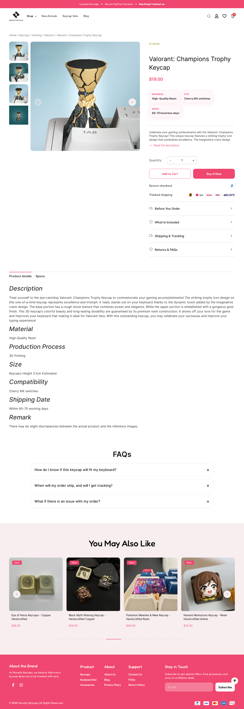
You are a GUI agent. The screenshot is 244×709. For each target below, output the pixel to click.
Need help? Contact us (152, 4)
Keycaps (24, 35)
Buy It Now (214, 174)
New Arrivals (49, 16)
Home (12, 35)
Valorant (49, 35)
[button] (209, 16)
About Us (110, 674)
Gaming (37, 35)
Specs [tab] (40, 276)
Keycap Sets (70, 16)
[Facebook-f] (13, 685)
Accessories (87, 684)
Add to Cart (170, 174)
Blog (86, 16)
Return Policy (136, 684)
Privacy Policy (112, 684)
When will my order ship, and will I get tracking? (73, 486)
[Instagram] (21, 685)
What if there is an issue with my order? (67, 501)
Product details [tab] (20, 276)
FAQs (131, 679)
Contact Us (135, 674)
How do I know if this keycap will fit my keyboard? (75, 470)
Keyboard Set (88, 679)
